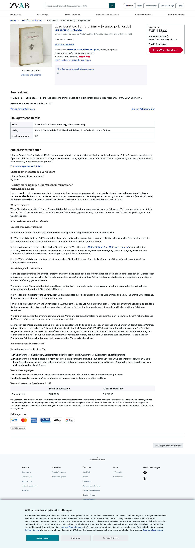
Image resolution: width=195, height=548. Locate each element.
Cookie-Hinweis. (32, 530)
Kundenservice (118, 477)
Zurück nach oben (97, 459)
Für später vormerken (64, 44)
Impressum (87, 481)
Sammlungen (43, 14)
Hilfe (180, 6)
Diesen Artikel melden (143, 108)
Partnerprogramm (59, 477)
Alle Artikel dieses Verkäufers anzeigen (73, 60)
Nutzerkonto (151, 6)
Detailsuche (15, 14)
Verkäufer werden (176, 14)
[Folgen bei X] (145, 479)
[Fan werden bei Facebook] (145, 472)
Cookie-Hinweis (89, 495)
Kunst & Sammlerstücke (107, 14)
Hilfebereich (117, 472)
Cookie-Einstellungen (72, 527)
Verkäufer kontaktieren (22, 108)
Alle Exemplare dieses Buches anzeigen (75, 69)
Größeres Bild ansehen (31, 75)
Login (139, 6)
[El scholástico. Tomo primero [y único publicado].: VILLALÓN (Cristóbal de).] (31, 45)
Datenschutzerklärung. (153, 530)
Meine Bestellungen (30, 486)
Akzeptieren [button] (42, 538)
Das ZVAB (87, 472)
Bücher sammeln (72, 14)
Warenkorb (26, 490)
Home (13, 20)
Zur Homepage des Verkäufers (26, 166)
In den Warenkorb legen (165, 50)
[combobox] (77, 5)
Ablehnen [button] (76, 538)
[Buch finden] (112, 5)
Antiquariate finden (143, 14)
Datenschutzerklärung (91, 486)
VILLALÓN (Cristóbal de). (31, 20)
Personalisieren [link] (110, 538)
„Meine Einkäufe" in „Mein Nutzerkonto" (108, 247)
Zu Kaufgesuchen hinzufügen (167, 445)
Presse (85, 477)
